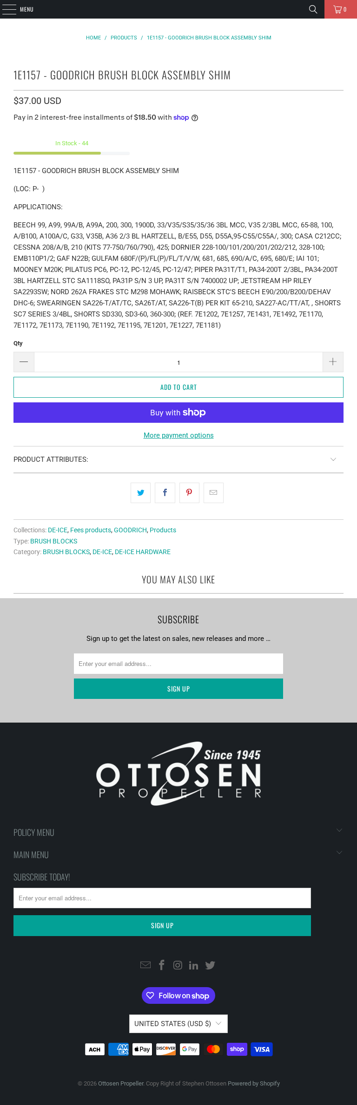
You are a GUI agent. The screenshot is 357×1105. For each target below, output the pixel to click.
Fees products (90, 530)
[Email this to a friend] (214, 493)
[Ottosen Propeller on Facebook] (162, 966)
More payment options (179, 435)
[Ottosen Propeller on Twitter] (211, 966)
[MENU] (4, 9)
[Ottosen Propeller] (178, 9)
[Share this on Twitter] (141, 493)
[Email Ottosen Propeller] (146, 966)
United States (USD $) (172, 1024)
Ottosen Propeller (120, 1083)
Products (163, 530)
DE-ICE (57, 530)
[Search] (313, 9)
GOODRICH (130, 530)
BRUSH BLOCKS (53, 541)
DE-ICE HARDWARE (143, 552)
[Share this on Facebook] (165, 493)
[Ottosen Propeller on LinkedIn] (194, 966)
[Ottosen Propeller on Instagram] (178, 966)
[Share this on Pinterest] (189, 493)
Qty (18, 343)
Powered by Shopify (254, 1083)
